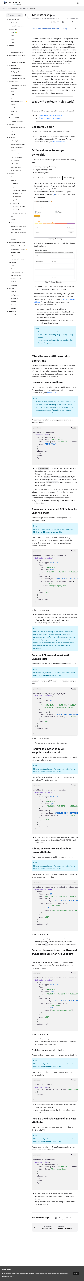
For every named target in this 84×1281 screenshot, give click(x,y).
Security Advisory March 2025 (19, 49)
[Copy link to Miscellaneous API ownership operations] (49, 361)
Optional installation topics (18, 78)
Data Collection (13, 82)
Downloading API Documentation (19, 190)
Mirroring (13, 105)
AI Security (12, 137)
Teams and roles (59, 142)
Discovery (23, 8)
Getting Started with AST (18, 246)
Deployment (14, 298)
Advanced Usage (15, 252)
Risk (12, 216)
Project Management (17, 272)
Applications (15, 187)
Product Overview (16, 22)
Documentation (12, 8)
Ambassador (14, 88)
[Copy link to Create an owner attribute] (65, 382)
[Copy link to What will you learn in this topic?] (35, 106)
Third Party (15, 203)
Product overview (14, 19)
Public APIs (14, 292)
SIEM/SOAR (14, 285)
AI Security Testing (16, 170)
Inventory (15, 183)
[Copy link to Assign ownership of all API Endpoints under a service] (52, 513)
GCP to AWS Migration (17, 52)
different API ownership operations (50, 118)
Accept (76, 1273)
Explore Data (14, 131)
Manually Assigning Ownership (39, 178)
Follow (56, 22)
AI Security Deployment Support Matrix (19, 144)
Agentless (13, 108)
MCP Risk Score (15, 160)
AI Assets (13, 150)
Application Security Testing (17, 242)
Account (13, 308)
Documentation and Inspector (19, 206)
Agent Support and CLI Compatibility (18, 55)
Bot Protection (15, 236)
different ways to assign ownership (50, 115)
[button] (14, 15)
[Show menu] (77, 3)
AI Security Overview (17, 141)
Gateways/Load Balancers (18, 101)
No (70, 1218)
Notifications (14, 282)
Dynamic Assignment (70, 178)
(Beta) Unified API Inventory (19, 213)
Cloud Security (15, 269)
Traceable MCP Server (17, 121)
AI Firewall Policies (16, 167)
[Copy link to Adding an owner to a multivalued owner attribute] (53, 852)
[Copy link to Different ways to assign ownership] (48, 154)
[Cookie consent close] (81, 1273)
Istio (12, 114)
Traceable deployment (17, 26)
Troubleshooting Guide (17, 259)
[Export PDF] (72, 22)
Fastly (12, 91)
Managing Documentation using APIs (19, 210)
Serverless (14, 111)
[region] (55, 445)
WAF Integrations (16, 275)
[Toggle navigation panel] (28, 17)
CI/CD (12, 265)
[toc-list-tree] (63, 22)
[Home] (12, 3)
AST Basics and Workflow (18, 249)
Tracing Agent (15, 72)
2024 (12, 39)
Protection (12, 223)
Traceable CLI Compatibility (18, 62)
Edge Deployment (16, 229)
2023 (12, 42)
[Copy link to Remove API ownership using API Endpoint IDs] (50, 659)
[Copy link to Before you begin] (57, 127)
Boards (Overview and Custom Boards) (19, 127)
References (12, 311)
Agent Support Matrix (17, 59)
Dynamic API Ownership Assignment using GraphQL (19, 200)
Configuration (15, 295)
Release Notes (13, 29)
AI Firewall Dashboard (17, 164)
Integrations (12, 262)
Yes (60, 1218)
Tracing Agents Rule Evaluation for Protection (19, 85)
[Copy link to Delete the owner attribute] (67, 1050)
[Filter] (25, 15)
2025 (12, 36)
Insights (11, 124)
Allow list (13, 315)
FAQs (12, 255)
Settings (13, 219)
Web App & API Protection (18, 233)
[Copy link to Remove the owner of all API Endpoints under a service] (65, 752)
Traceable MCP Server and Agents (18, 118)
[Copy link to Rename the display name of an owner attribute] (45, 1122)
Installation (12, 65)
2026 (12, 32)
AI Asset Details (15, 154)
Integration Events (16, 278)
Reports (13, 134)
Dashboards (14, 177)
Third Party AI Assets (16, 157)
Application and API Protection (19, 226)
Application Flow (17, 193)
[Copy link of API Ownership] (54, 15)
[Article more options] (76, 22)
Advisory (11, 45)
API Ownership (16, 196)
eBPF (12, 95)
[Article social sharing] (67, 22)
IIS (11, 98)
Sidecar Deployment (16, 75)
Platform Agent (15, 68)
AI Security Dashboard (17, 147)
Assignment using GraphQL (54, 178)
